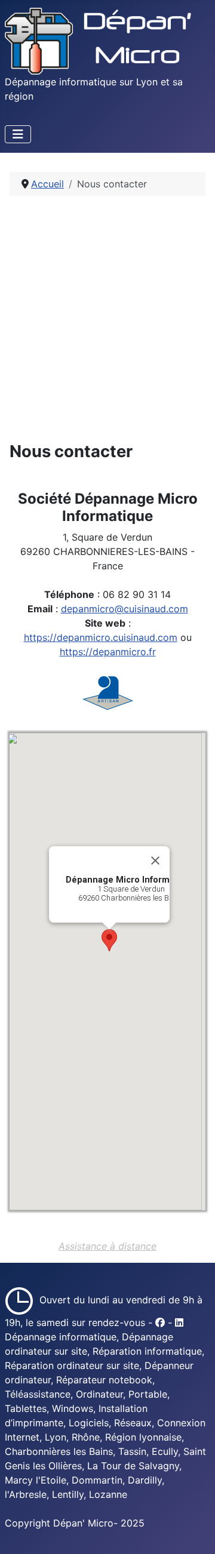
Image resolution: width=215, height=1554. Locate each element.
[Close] (155, 860)
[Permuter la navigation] (18, 134)
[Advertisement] (107, 318)
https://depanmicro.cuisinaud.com (100, 637)
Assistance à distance (107, 1246)
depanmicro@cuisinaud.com (124, 609)
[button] (109, 940)
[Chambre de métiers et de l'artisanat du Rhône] (108, 692)
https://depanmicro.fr (108, 652)
